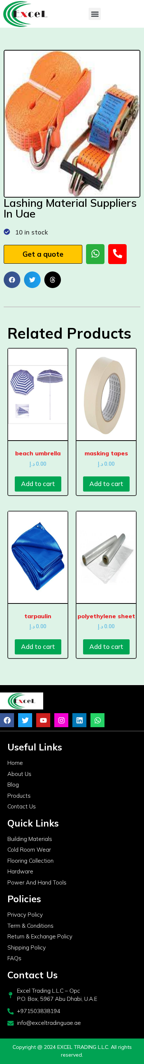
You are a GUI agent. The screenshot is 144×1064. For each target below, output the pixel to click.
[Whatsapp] (97, 720)
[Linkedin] (79, 720)
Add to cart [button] (38, 483)
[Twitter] (25, 720)
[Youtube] (43, 720)
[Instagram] (61, 720)
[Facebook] (7, 720)
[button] (95, 14)
